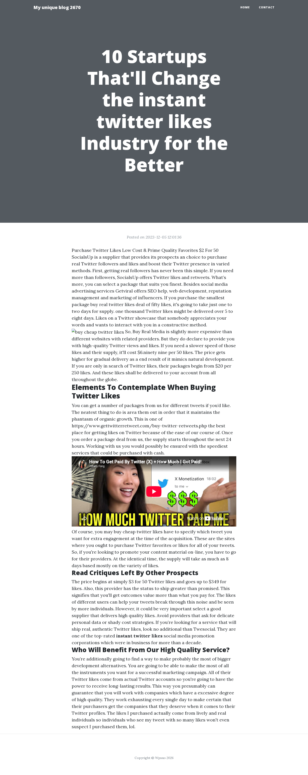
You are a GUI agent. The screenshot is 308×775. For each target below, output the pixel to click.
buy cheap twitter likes (138, 531)
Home (245, 7)
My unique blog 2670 (57, 7)
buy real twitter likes (112, 304)
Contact (267, 7)
